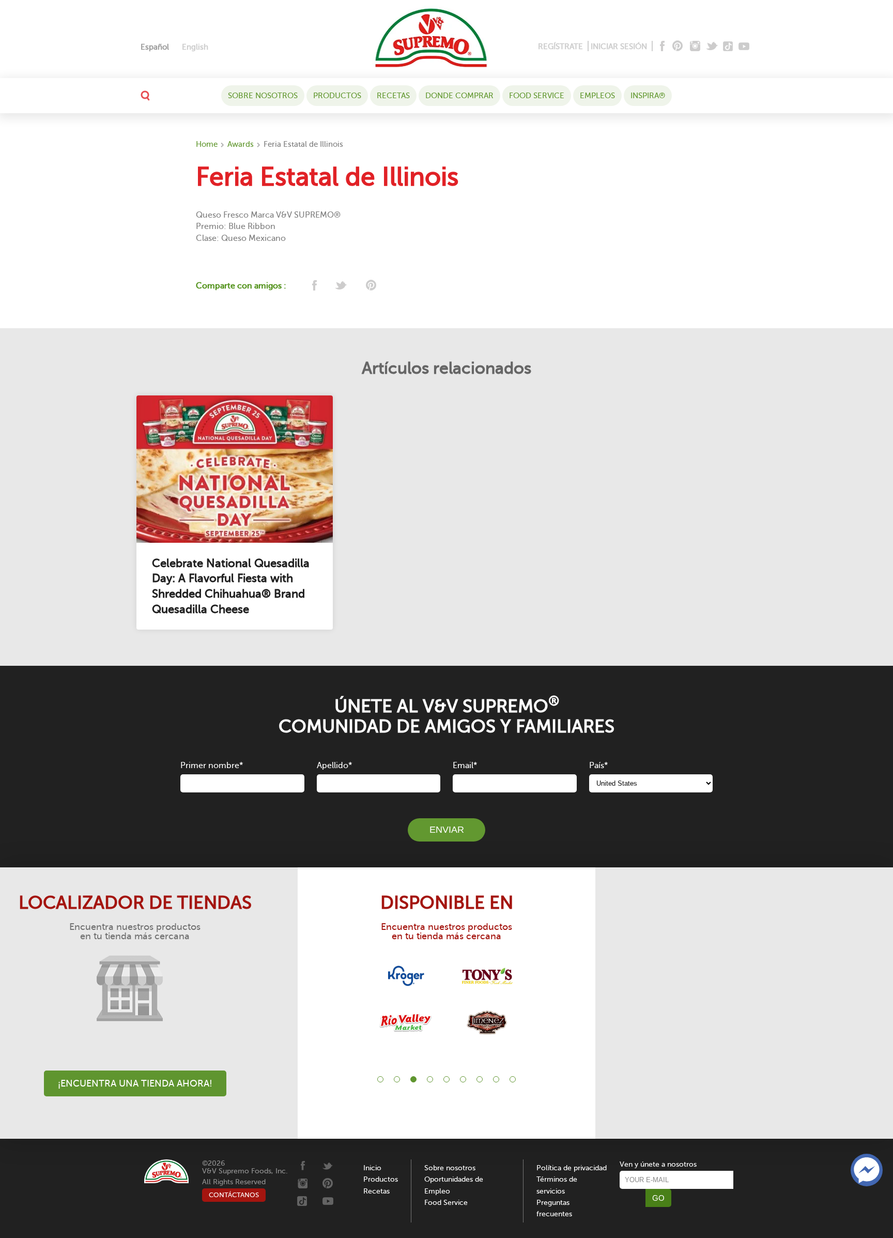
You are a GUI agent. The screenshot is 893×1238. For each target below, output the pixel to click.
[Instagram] (695, 46)
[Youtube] (743, 46)
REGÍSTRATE (560, 46)
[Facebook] (661, 46)
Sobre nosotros (263, 95)
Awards (240, 144)
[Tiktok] (728, 46)
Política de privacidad (571, 1168)
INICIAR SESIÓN (619, 46)
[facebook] (313, 286)
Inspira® (647, 95)
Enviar (446, 829)
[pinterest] (370, 286)
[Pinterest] (676, 46)
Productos (337, 95)
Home (207, 144)
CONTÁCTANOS (234, 1195)
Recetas (393, 95)
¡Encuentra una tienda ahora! (135, 1083)
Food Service (536, 95)
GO (658, 1198)
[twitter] (341, 286)
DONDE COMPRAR (459, 95)
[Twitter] (712, 46)
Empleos (597, 95)
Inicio (372, 1168)
